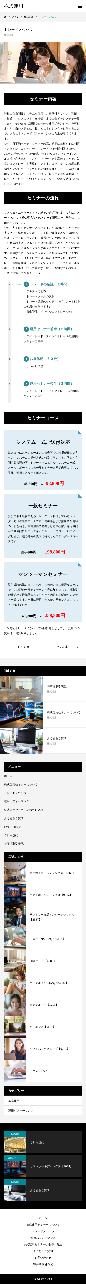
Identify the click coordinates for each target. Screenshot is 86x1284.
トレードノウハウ (15, 792)
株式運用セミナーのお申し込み (23, 809)
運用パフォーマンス (16, 801)
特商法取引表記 (14, 843)
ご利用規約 (11, 835)
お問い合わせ (12, 826)
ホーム (8, 775)
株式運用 (9, 35)
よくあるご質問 (14, 818)
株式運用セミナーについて (21, 784)
